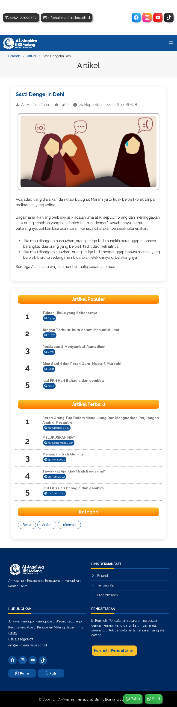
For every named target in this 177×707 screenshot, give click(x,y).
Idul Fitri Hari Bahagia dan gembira (73, 380)
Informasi (69, 525)
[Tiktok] (169, 17)
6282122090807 (20, 639)
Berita (27, 525)
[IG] (147, 17)
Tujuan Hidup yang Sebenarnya (69, 313)
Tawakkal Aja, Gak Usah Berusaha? (73, 471)
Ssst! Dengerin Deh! (40, 94)
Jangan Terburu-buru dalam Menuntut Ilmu (80, 330)
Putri (53, 673)
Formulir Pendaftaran (114, 650)
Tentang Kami (107, 585)
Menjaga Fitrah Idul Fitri (63, 454)
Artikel (31, 56)
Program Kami (107, 595)
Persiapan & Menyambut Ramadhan (73, 347)
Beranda (14, 56)
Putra (24, 673)
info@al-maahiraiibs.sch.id (27, 645)
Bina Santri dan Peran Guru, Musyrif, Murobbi (81, 364)
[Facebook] (136, 17)
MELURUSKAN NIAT (58, 437)
